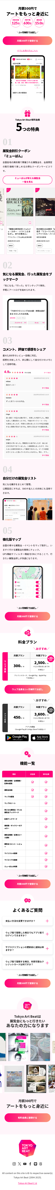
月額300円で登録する (27, 40)
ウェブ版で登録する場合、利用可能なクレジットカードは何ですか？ (24, 963)
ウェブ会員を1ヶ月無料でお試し (27, 689)
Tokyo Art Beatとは (27, 1183)
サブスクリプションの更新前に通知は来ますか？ (24, 948)
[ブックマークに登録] (19, 223)
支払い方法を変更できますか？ (20, 920)
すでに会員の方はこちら (27, 51)
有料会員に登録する (27, 1117)
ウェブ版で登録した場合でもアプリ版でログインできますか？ (24, 934)
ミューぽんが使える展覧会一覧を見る (27, 179)
